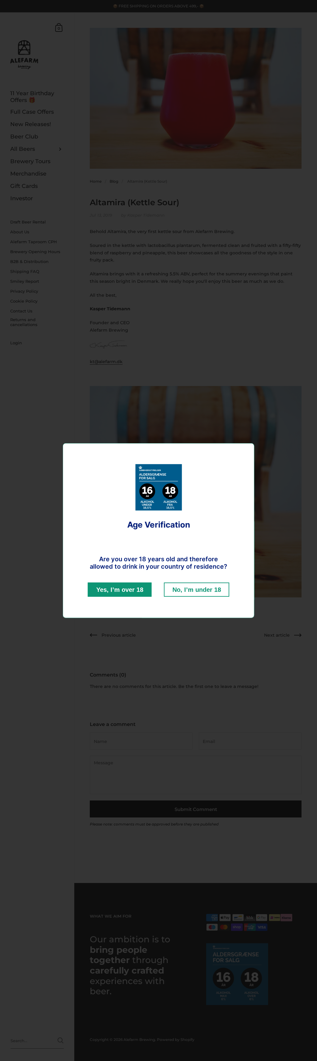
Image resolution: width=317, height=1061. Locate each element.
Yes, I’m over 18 (119, 589)
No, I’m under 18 (196, 589)
